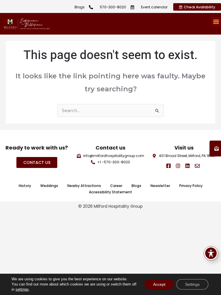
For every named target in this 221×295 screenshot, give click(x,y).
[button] (216, 22)
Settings (192, 284)
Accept (159, 284)
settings (22, 289)
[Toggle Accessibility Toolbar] (211, 253)
